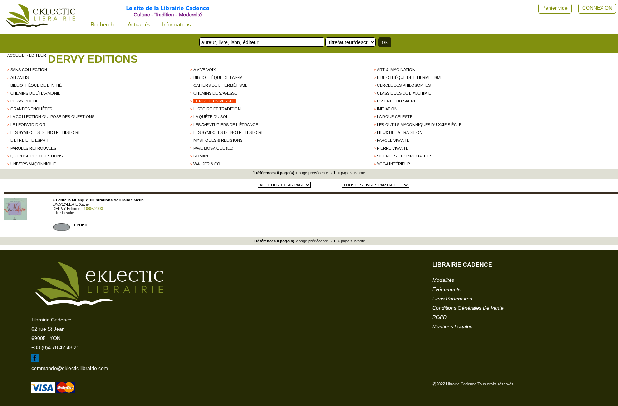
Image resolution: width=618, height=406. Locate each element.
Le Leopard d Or (27, 124)
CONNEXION (597, 8)
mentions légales (452, 326)
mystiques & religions (217, 140)
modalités (443, 280)
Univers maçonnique (33, 164)
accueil (15, 55)
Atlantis (19, 77)
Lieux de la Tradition (399, 132)
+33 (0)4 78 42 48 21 (55, 347)
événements (446, 289)
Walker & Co (206, 164)
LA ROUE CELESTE (394, 117)
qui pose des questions (36, 156)
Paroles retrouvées (33, 148)
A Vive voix (204, 69)
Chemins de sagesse (215, 93)
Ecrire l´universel (214, 101)
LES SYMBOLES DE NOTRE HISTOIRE (45, 132)
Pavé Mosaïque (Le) (213, 148)
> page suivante (351, 173)
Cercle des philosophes (404, 85)
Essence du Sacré (396, 101)
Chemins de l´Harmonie (35, 93)
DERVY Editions (93, 59)
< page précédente (311, 173)
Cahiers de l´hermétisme (220, 85)
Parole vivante (393, 140)
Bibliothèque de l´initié (36, 85)
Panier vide (555, 8)
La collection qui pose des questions (52, 117)
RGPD (439, 317)
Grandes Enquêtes (31, 109)
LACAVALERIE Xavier (71, 204)
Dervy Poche (24, 101)
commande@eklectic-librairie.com (69, 368)
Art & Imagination (396, 69)
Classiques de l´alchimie (404, 93)
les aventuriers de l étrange (225, 124)
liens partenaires (452, 298)
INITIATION (387, 109)
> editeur (36, 55)
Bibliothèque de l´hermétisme (410, 77)
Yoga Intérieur (393, 164)
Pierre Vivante (392, 148)
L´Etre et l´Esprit (29, 140)
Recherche (103, 24)
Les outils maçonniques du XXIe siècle (419, 124)
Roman (200, 156)
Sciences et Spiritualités (404, 156)
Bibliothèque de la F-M (217, 77)
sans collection (28, 69)
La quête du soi (210, 117)
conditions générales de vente (468, 308)
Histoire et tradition (217, 109)
